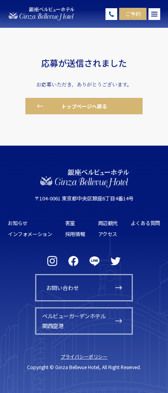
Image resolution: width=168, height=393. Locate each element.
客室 (70, 223)
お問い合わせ (62, 288)
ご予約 (133, 14)
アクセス (107, 234)
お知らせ (17, 223)
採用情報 (75, 234)
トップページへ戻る (84, 106)
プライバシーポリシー (84, 356)
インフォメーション (30, 234)
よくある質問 (145, 223)
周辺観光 (108, 223)
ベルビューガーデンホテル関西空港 (73, 321)
